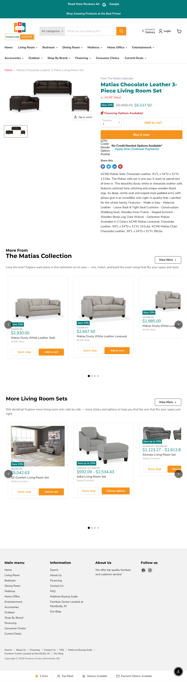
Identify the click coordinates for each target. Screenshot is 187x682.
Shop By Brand (57, 58)
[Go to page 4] (98, 376)
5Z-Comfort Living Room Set (30, 478)
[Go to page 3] (95, 376)
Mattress (93, 47)
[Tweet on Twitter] (108, 166)
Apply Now (122, 149)
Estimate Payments (145, 149)
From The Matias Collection (117, 78)
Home (9, 47)
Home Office (116, 47)
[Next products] (179, 325)
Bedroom (49, 47)
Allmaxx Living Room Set (159, 455)
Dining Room (71, 47)
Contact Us (56, 586)
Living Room (26, 47)
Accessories (13, 58)
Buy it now (141, 134)
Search (54, 570)
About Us (56, 575)
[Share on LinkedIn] (114, 166)
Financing (82, 58)
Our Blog (55, 611)
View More (166, 260)
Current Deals (134, 58)
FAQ (53, 591)
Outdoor (34, 58)
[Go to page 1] (89, 376)
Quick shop (24, 352)
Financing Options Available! (123, 113)
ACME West (112, 97)
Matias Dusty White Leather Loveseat (102, 336)
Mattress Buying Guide (64, 596)
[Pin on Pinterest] (120, 166)
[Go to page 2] (92, 376)
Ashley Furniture (19, 481)
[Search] (121, 31)
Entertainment (142, 47)
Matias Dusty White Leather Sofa (33, 338)
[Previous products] (8, 325)
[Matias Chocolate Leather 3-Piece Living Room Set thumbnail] (15, 131)
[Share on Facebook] (103, 166)
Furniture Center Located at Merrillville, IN (27, 653)
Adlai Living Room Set (91, 477)
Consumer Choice (107, 58)
